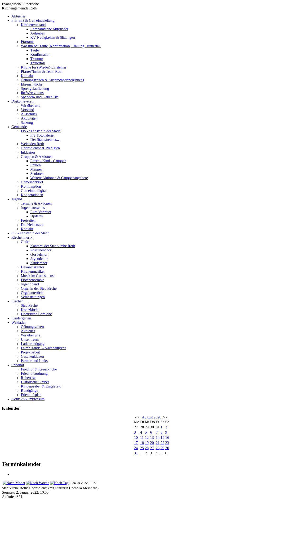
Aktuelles (18, 16)
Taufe (34, 50)
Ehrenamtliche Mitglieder (49, 29)
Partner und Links (34, 361)
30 (167, 448)
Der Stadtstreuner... (44, 140)
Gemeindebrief (32, 182)
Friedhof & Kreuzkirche (39, 369)
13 (152, 437)
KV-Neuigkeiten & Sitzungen (52, 37)
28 (158, 448)
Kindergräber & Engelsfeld (41, 386)
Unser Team (30, 339)
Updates (36, 216)
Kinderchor (38, 263)
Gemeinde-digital (34, 191)
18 (142, 443)
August (147, 417)
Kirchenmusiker (33, 271)
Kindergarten (21, 318)
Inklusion (28, 152)
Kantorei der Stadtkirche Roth (52, 246)
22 (162, 443)
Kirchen (17, 301)
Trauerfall (37, 63)
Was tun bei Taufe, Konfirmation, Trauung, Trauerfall (61, 46)
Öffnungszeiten (32, 327)
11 (142, 437)
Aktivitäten (29, 118)
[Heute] (59, 483)
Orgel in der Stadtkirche (39, 288)
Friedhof (17, 365)
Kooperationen (32, 195)
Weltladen (18, 322)
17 (136, 443)
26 (147, 448)
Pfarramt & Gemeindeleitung (32, 20)
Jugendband (30, 284)
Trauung (36, 59)
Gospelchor (39, 254)
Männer (36, 169)
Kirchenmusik (21, 237)
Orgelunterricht (32, 293)
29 (162, 448)
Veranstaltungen (33, 297)
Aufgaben (37, 33)
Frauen (35, 165)
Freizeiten (28, 220)
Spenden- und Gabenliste (39, 97)
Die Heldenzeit (32, 225)
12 (147, 437)
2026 (157, 417)
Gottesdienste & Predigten (40, 148)
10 (136, 437)
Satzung (27, 123)
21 (158, 443)
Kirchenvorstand (33, 25)
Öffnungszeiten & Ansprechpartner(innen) (52, 80)
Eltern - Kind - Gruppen (48, 161)
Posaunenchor (40, 250)
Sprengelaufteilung (35, 88)
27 (152, 448)
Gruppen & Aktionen (37, 157)
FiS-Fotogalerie (41, 135)
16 (167, 437)
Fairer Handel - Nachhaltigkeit (43, 348)
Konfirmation (40, 54)
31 (136, 453)
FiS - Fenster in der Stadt (30, 233)
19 (147, 443)
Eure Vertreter (40, 212)
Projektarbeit (30, 352)
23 (167, 443)
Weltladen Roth (32, 144)
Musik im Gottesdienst (37, 276)
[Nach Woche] (37, 483)
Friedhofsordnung (34, 373)
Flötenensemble (32, 280)
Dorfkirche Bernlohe (36, 314)
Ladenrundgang (33, 344)
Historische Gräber (35, 382)
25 (142, 448)
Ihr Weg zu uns (32, 93)
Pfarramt (27, 42)
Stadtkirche (29, 305)
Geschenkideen (32, 356)
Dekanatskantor (32, 267)
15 (162, 437)
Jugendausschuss (33, 208)
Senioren (37, 174)
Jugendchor (39, 259)
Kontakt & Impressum (28, 399)
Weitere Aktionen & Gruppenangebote (59, 178)
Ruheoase (28, 378)
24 (136, 448)
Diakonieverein (22, 101)
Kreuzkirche (30, 310)
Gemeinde (19, 127)
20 (152, 443)
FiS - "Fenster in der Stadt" (41, 131)
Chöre (25, 242)
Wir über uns (30, 105)
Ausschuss (29, 114)
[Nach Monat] (14, 483)
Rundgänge (29, 390)
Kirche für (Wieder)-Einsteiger (43, 67)
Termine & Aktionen (36, 203)
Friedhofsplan (31, 395)
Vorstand (27, 110)
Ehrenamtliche (31, 84)
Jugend (16, 199)
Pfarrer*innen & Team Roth (41, 71)
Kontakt (27, 76)
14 (158, 437)
